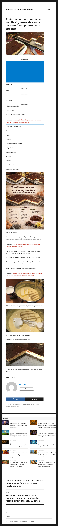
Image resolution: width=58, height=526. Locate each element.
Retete (24, 404)
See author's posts (26, 389)
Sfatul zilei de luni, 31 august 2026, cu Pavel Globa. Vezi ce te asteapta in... (18, 425)
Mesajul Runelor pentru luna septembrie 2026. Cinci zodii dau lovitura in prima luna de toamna (47, 425)
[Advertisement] (25, 72)
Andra (23, 385)
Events (8, 516)
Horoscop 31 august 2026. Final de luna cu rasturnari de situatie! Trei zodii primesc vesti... (19, 435)
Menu (49, 9)
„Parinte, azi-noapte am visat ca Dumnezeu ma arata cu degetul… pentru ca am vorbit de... (19, 445)
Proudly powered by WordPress (26, 521)
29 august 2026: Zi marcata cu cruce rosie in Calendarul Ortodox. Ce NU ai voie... (18, 464)
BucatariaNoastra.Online (19, 9)
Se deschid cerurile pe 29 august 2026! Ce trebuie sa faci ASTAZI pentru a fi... (47, 455)
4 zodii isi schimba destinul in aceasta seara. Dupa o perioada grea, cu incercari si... (18, 455)
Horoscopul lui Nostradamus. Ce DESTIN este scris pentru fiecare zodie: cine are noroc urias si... (47, 435)
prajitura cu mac (15, 406)
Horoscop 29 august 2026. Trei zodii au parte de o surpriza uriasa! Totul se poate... (46, 464)
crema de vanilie (31, 404)
